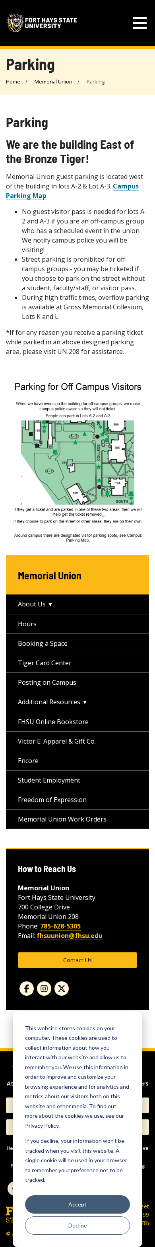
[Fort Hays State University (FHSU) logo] (42, 22)
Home (13, 81)
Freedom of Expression (52, 799)
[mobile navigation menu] (139, 23)
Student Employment (49, 780)
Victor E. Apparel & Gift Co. (57, 741)
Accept (77, 1204)
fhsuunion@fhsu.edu (70, 935)
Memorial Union (53, 81)
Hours (27, 624)
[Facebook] (26, 988)
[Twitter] (61, 988)
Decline (77, 1225)
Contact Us (77, 960)
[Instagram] (44, 988)
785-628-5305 (60, 926)
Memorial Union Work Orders (62, 819)
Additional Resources (49, 701)
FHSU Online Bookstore (53, 721)
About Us (32, 604)
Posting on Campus (47, 682)
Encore (28, 760)
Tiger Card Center (45, 662)
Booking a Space (43, 643)
